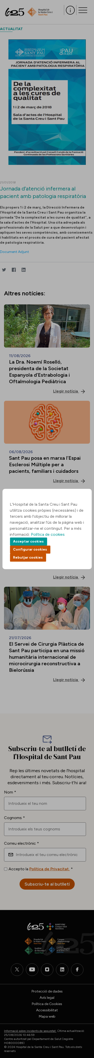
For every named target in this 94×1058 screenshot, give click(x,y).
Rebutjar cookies (28, 557)
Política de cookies (48, 534)
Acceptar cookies (28, 541)
